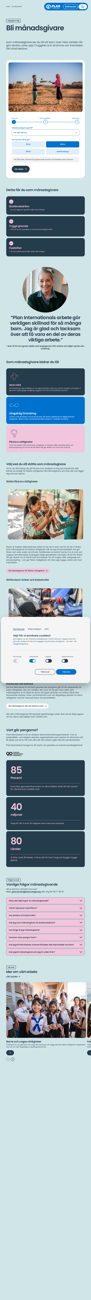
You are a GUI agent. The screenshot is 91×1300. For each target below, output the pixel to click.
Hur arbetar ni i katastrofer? (22, 916)
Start (8, 7)
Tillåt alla (66, 672)
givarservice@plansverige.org (26, 891)
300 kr (28, 151)
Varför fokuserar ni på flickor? (23, 909)
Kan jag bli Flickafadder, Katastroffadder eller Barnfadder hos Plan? (41, 945)
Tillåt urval (45, 672)
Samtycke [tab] (19, 629)
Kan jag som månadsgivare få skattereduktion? (32, 923)
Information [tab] (34, 629)
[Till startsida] (54, 7)
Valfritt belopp (63, 151)
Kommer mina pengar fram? (22, 938)
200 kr (62, 144)
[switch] (32, 661)
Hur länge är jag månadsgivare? (24, 931)
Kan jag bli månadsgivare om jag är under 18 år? (32, 953)
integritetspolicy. (20, 644)
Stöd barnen (17, 7)
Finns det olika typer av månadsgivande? (29, 901)
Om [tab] (47, 629)
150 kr (28, 144)
